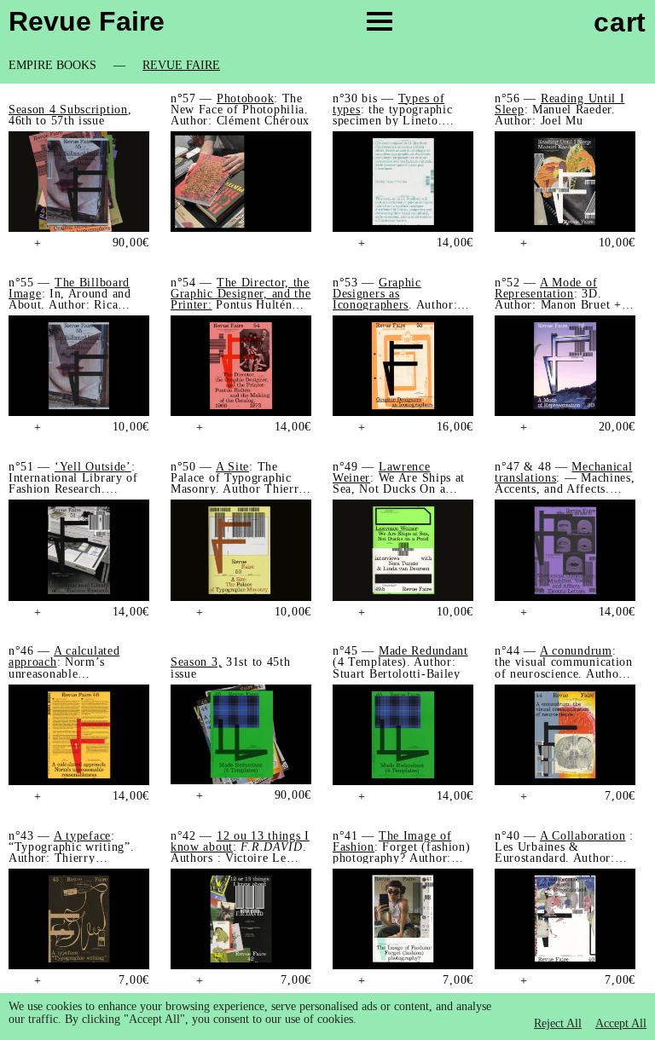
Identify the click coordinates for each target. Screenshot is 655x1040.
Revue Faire (181, 66)
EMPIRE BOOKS (52, 66)
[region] (327, 1016)
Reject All (558, 1023)
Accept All (620, 1023)
